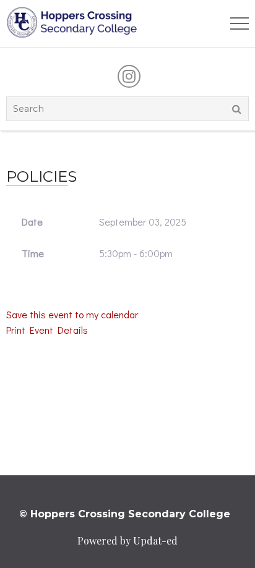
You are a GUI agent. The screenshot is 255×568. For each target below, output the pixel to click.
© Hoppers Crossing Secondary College (124, 514)
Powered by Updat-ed (127, 540)
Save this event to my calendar (72, 314)
